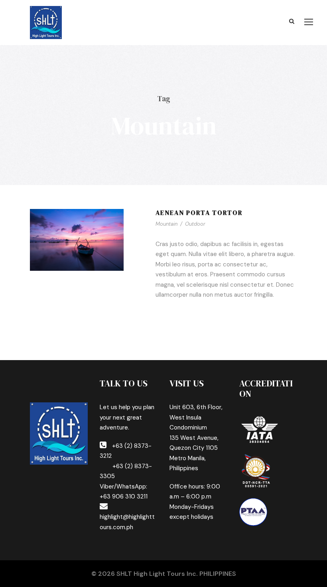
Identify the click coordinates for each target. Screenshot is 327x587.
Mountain (166, 224)
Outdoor (195, 224)
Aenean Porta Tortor (199, 212)
